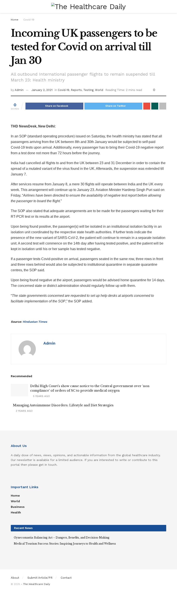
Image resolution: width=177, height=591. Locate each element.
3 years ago (24, 410)
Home (14, 19)
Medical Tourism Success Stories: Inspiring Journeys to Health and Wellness (65, 543)
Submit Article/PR (39, 577)
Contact (66, 577)
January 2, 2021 (42, 90)
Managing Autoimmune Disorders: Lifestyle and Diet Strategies (63, 405)
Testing (88, 90)
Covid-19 (28, 19)
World (99, 90)
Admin (19, 90)
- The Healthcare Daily (35, 584)
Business (18, 506)
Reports (76, 90)
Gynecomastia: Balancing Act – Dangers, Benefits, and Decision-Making (61, 537)
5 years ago (41, 396)
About (15, 577)
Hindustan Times (35, 321)
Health (16, 512)
